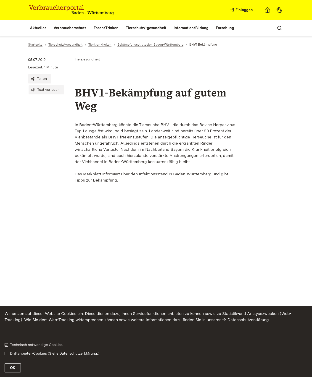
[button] (39, 78)
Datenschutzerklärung (248, 319)
